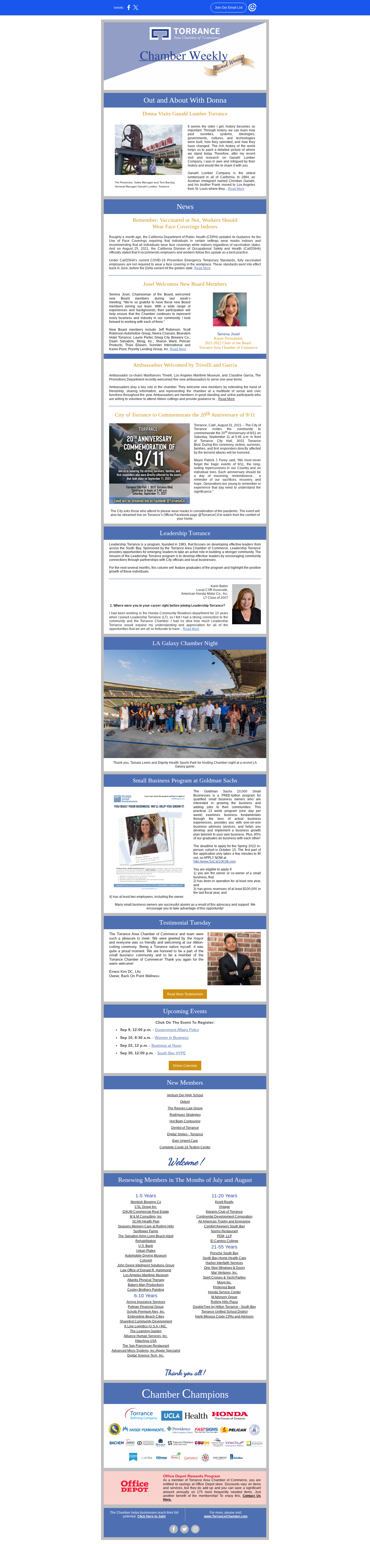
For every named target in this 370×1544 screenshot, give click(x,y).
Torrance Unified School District (224, 1312)
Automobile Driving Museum (146, 1255)
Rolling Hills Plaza (224, 1302)
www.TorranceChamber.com (226, 1516)
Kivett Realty (224, 1202)
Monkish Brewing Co (146, 1202)
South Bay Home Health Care (224, 1258)
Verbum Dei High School (185, 1095)
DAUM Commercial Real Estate (146, 1212)
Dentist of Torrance (185, 1128)
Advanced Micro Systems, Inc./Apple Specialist (146, 1351)
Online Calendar (185, 1066)
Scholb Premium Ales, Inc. (146, 1312)
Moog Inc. (224, 1282)
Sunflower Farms (145, 1231)
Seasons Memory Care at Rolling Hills (146, 1226)
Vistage (224, 1207)
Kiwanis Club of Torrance (224, 1212)
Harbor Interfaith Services (224, 1263)
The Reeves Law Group (185, 1108)
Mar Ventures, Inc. (224, 1273)
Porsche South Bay (224, 1253)
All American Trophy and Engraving (224, 1221)
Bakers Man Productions (146, 1285)
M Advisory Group (224, 1297)
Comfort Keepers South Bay (224, 1226)
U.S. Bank (145, 1246)
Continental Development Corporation (224, 1216)
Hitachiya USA (146, 1341)
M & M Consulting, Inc (146, 1216)
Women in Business (172, 1037)
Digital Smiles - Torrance (185, 1134)
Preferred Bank (224, 1287)
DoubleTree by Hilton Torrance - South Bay (224, 1307)
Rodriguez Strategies (185, 1115)
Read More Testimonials (185, 994)
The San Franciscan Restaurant (145, 1346)
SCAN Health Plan (146, 1221)
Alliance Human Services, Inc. (146, 1336)
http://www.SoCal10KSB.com (214, 861)
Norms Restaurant (224, 1231)
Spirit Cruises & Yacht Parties (224, 1277)
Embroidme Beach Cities (146, 1316)
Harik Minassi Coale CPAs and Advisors (224, 1316)
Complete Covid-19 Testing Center (185, 1147)
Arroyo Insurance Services (145, 1302)
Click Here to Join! (151, 1516)
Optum (185, 1102)
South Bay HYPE (171, 1053)
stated (126, 252)
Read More (236, 189)
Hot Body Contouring (185, 1121)
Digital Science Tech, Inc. (145, 1355)
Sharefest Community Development (146, 1321)
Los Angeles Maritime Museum (145, 1275)
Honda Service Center (224, 1292)
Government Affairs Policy (177, 1030)
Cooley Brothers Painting (145, 1290)
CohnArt (146, 1260)
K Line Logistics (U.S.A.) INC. (145, 1326)
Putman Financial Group (146, 1307)
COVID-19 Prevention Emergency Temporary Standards (192, 260)
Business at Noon (166, 1045)
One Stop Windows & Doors (224, 1268)
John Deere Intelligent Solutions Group (145, 1265)
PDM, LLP (224, 1236)
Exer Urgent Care (185, 1141)
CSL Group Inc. (146, 1207)
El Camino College (224, 1241)
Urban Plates (145, 1251)
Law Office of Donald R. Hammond (145, 1270)
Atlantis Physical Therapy (145, 1280)
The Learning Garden (146, 1331)
